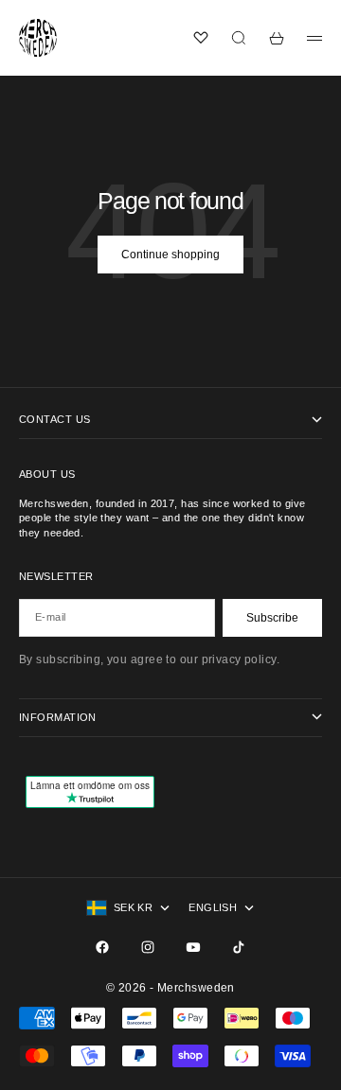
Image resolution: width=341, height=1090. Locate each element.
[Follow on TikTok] (238, 947)
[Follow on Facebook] (102, 947)
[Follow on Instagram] (147, 947)
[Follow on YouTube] (193, 947)
